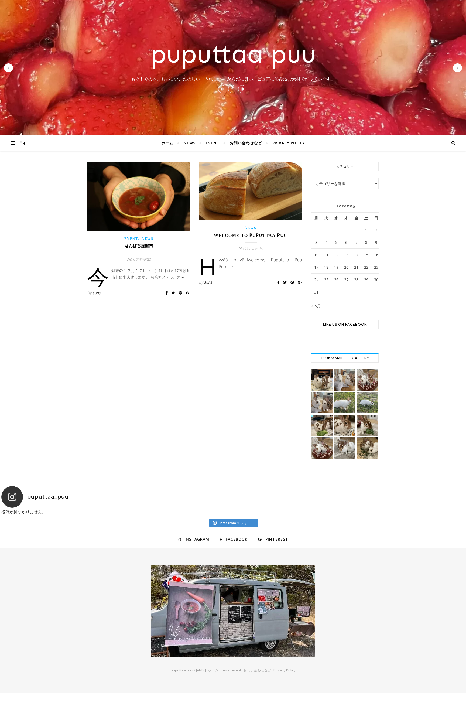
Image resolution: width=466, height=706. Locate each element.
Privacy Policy (288, 142)
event (213, 142)
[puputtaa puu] (233, 611)
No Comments (139, 259)
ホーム (167, 142)
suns (96, 293)
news (190, 142)
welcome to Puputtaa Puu (250, 235)
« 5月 (316, 305)
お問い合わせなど (246, 142)
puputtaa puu (233, 54)
